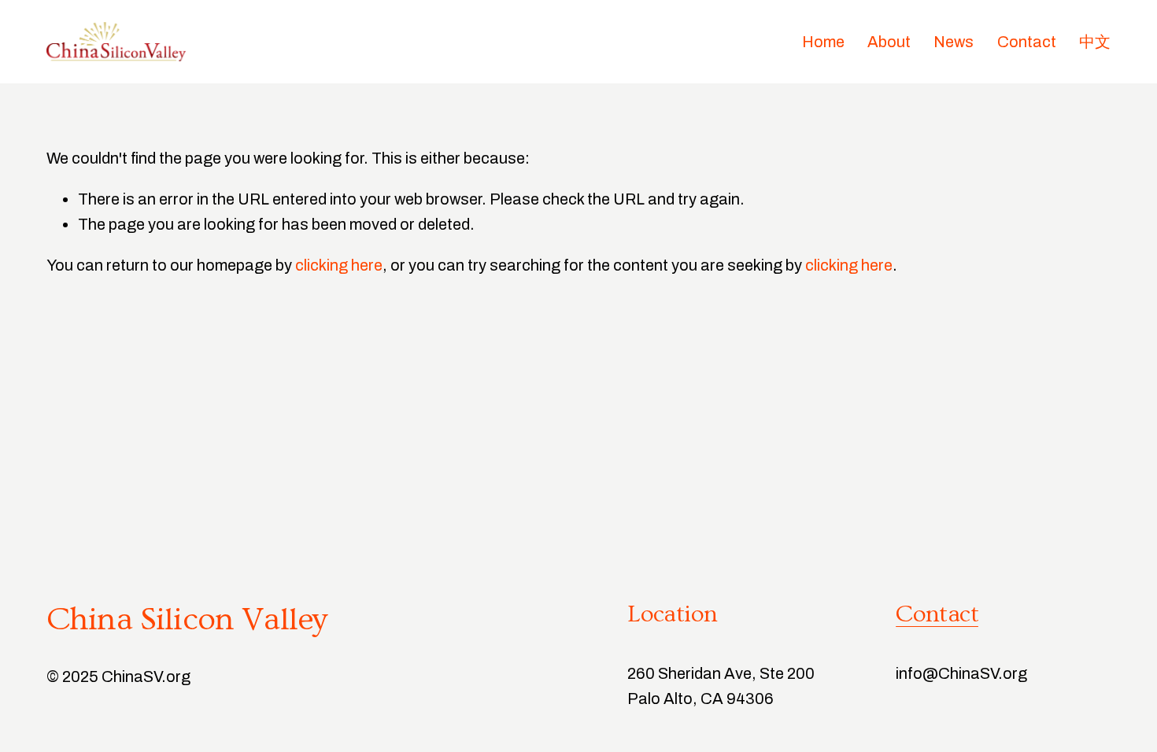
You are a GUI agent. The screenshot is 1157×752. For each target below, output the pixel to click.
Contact (1026, 41)
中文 (1095, 41)
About (889, 41)
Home (823, 41)
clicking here (339, 265)
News (953, 41)
